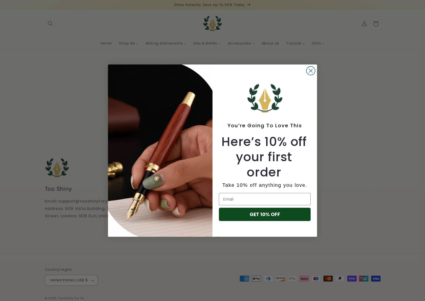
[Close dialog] (310, 70)
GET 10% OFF (265, 214)
